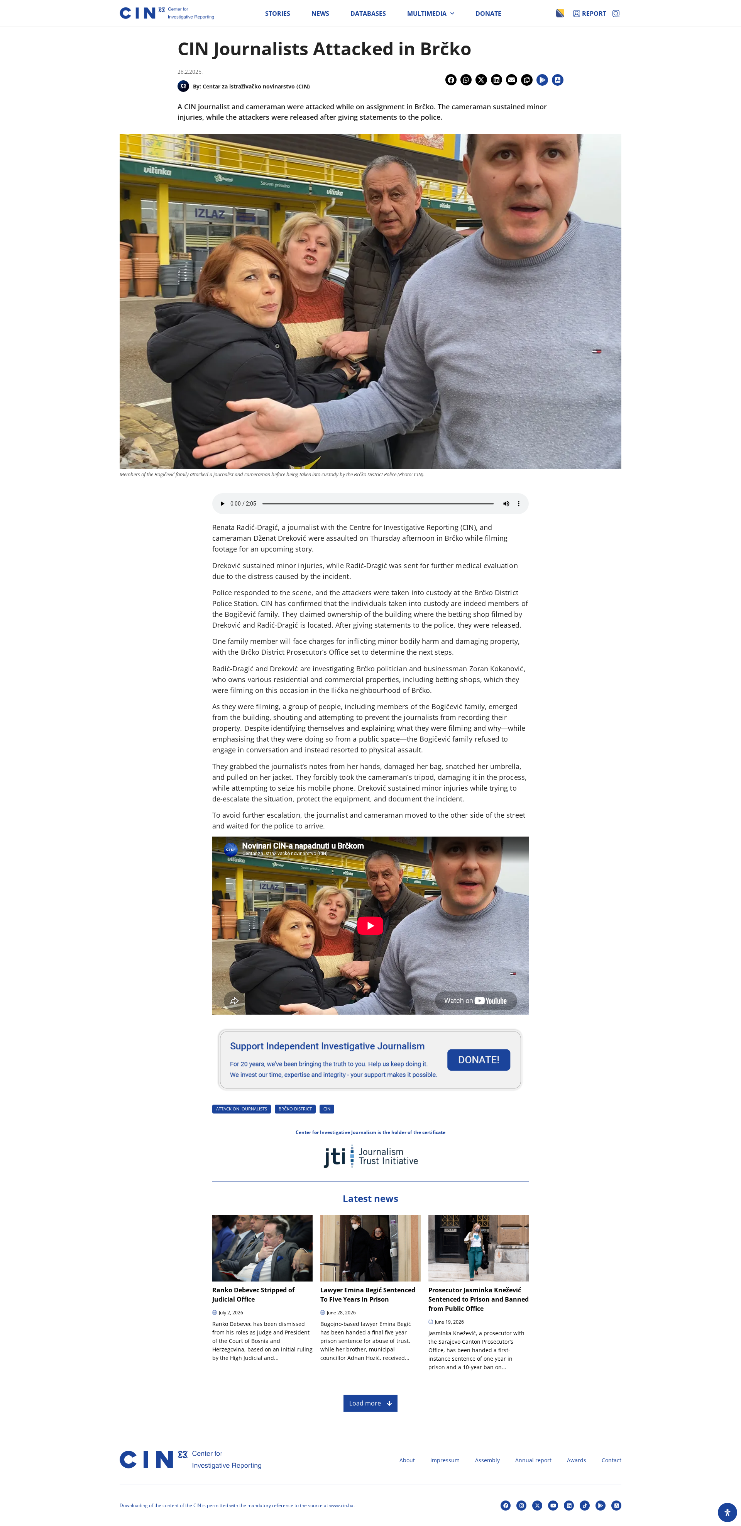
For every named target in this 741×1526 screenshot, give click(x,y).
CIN (326, 1109)
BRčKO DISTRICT (295, 1109)
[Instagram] (521, 1506)
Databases (368, 13)
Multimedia (427, 13)
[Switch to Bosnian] (560, 13)
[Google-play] (601, 1506)
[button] (451, 79)
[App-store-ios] (616, 1506)
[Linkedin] (569, 1506)
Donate (488, 13)
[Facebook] (506, 1506)
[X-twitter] (537, 1506)
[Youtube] (553, 1506)
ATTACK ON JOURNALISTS (241, 1109)
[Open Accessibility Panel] (727, 1512)
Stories (277, 13)
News (320, 13)
